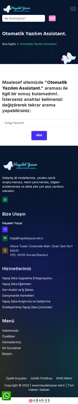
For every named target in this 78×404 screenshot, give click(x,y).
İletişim (7, 354)
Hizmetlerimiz (11, 342)
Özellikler (8, 336)
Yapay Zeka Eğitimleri (16, 284)
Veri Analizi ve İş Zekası (18, 290)
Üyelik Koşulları (16, 378)
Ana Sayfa (9, 44)
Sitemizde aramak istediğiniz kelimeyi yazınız (32, 117)
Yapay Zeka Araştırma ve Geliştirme (26, 301)
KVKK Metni (64, 378)
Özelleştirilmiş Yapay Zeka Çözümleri (27, 307)
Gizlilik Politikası (42, 378)
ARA (52, 18)
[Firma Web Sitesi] (39, 401)
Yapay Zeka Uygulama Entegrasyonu (27, 278)
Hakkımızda (10, 331)
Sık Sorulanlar (11, 348)
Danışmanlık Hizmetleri (18, 296)
